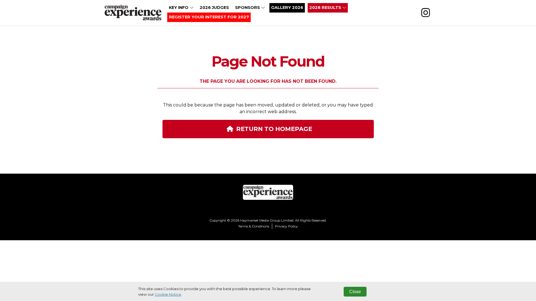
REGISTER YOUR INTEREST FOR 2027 (209, 17)
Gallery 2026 (287, 7)
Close (355, 291)
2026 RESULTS (325, 7)
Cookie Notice (168, 294)
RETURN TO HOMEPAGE (274, 128)
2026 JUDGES (214, 7)
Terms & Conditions (253, 226)
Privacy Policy (286, 226)
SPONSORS (248, 7)
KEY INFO (179, 7)
